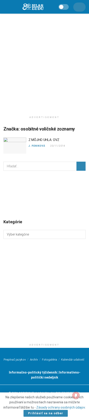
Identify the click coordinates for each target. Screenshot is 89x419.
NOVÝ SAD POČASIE (44, 195)
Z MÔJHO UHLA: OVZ (44, 140)
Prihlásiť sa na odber (45, 413)
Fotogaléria (49, 359)
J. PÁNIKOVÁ (37, 146)
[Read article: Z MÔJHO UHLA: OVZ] (14, 146)
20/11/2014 (57, 146)
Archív (34, 359)
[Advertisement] (44, 62)
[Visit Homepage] (33, 7)
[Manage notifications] (76, 395)
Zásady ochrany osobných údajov (60, 407)
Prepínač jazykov (15, 359)
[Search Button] (81, 166)
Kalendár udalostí (72, 359)
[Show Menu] (5, 7)
